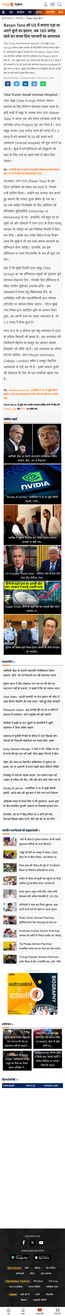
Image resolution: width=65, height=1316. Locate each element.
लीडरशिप (49, 1294)
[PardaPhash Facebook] (23, 1245)
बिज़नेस (19, 18)
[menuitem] (11, 12)
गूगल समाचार (46, 1273)
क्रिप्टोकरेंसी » (10, 1079)
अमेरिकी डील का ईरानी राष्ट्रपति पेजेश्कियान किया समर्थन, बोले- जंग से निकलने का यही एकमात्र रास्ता (29, 673)
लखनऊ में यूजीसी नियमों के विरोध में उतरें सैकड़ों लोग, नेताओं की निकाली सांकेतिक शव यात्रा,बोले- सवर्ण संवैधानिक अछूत (30, 740)
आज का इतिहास (15, 1286)
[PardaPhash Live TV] (52, 5)
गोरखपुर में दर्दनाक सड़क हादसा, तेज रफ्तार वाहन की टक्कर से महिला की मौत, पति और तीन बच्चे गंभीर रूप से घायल (31, 780)
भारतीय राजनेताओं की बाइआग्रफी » (21, 830)
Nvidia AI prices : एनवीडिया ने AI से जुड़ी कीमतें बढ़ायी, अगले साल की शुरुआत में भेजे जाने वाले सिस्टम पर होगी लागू (31, 394)
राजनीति (50, 12)
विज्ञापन (24, 1300)
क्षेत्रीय (20, 12)
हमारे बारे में (24, 1294)
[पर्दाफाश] (12, 6)
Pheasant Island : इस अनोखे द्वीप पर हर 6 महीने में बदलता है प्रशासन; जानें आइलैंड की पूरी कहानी (30, 712)
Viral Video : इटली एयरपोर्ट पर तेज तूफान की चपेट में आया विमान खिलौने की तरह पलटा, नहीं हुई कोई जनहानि (31, 699)
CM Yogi (53, 1281)
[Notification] (46, 5)
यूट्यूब (14, 409)
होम (10, 12)
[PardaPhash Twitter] (32, 1245)
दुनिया (38, 12)
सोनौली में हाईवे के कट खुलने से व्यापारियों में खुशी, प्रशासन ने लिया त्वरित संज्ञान (28, 725)
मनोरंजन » (8, 1024)
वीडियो (37, 1268)
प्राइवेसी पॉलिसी (39, 1300)
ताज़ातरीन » (8, 661)
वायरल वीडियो (34, 1286)
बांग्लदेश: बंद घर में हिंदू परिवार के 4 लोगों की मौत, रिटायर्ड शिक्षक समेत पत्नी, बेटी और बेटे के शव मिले (29, 817)
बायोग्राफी (20, 1273)
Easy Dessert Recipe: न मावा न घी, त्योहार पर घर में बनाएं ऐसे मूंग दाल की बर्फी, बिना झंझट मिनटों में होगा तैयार (31, 754)
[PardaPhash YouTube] (41, 1245)
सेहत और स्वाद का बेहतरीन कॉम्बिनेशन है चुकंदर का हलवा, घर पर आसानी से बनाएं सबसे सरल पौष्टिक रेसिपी (31, 764)
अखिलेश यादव (52, 1286)
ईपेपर (32, 1273)
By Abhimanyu (11, 78)
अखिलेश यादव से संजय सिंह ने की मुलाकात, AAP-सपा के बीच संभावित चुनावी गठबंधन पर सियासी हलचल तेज (31, 804)
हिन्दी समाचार (7, 18)
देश (29, 12)
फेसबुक (7, 409)
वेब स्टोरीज (50, 1268)
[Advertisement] (32, 1192)
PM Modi (38, 1281)
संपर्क (37, 1294)
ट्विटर (23, 409)
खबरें (27, 1268)
